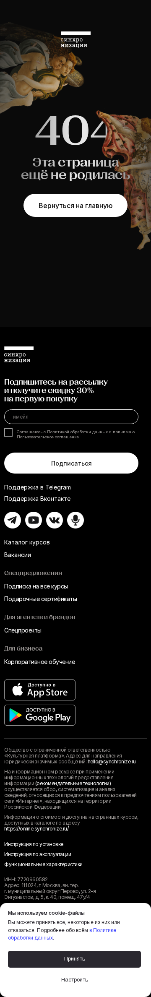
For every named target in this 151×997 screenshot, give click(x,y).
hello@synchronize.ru (112, 761)
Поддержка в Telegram (37, 487)
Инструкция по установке (33, 844)
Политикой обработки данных (77, 432)
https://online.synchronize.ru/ (36, 828)
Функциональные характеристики (43, 864)
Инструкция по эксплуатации (37, 854)
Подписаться (71, 463)
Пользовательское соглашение (48, 437)
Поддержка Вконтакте (37, 498)
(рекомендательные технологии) (73, 783)
